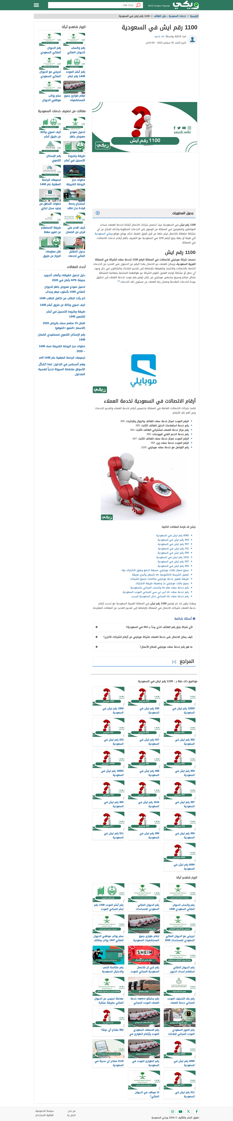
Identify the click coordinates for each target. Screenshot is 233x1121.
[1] (119, 281)
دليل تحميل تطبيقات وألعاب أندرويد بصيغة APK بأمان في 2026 (64, 278)
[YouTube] (180, 1111)
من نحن (72, 1111)
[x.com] (188, 1111)
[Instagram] (172, 1111)
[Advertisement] (144, 74)
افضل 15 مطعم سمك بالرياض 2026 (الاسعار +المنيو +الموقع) (64, 326)
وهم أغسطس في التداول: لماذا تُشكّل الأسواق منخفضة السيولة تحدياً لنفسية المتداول (61, 369)
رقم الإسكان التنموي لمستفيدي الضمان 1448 (61, 337)
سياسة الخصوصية (44, 1111)
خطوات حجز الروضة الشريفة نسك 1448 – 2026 (62, 349)
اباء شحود (159, 36)
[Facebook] (196, 1111)
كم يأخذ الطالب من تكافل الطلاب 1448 (62, 298)
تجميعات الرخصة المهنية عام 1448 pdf (62, 357)
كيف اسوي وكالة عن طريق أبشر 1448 (62, 305)
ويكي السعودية (104, 233)
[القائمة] (36, 5)
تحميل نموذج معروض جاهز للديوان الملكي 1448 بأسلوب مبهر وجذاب (64, 289)
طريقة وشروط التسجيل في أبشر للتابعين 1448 (65, 314)
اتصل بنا (71, 1115)
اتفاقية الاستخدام (44, 1115)
